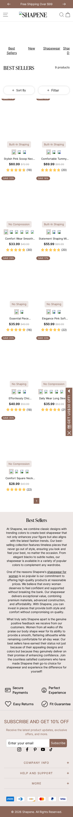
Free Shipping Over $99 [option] (36, 4)
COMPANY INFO (36, 762)
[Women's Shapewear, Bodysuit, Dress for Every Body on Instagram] (19, 749)
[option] (10, 41)
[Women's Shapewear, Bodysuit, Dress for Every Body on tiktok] (51, 749)
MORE (36, 783)
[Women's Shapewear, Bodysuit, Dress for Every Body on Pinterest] (35, 749)
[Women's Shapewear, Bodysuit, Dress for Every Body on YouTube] (43, 749)
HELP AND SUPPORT (36, 773)
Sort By (21, 90)
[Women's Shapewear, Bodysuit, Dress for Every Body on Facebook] (27, 749)
